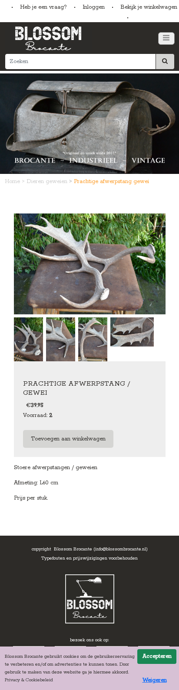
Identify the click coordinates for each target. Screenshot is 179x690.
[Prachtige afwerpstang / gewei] (90, 263)
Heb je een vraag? (43, 7)
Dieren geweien (48, 181)
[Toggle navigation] (166, 38)
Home (13, 181)
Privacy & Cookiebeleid (29, 680)
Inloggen (94, 7)
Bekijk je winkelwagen (148, 7)
